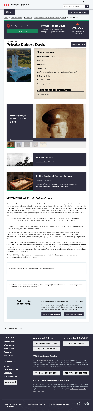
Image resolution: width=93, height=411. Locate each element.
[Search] (87, 6)
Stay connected (10, 376)
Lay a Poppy (22, 31)
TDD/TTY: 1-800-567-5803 (76, 373)
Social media (18, 404)
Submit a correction (74, 314)
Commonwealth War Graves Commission (41, 268)
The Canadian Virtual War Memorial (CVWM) (50, 18)
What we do (9, 349)
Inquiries (7, 366)
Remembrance (16, 18)
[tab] (11, 144)
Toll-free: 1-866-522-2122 (46, 344)
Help (6, 404)
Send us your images (51, 314)
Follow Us (11, 383)
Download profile (78, 44)
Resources (8, 356)
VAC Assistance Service (43, 360)
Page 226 (39, 184)
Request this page (43, 186)
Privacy (10, 407)
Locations (8, 373)
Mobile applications (36, 404)
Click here (14, 286)
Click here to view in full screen (21, 140)
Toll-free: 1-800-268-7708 (46, 373)
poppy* (50, 32)
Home (6, 18)
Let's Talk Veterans (76, 344)
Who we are (9, 345)
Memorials (28, 18)
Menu (8, 12)
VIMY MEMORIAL (43, 94)
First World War (41, 162)
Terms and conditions (59, 404)
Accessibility (9, 342)
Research (8, 352)
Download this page (60, 186)
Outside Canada (11, 369)
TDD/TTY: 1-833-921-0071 (46, 349)
